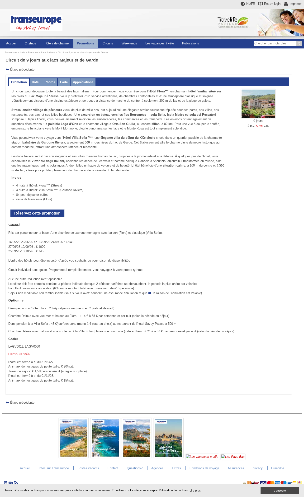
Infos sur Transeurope (54, 468)
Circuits (108, 43)
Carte (64, 82)
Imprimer (296, 3)
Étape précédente (22, 69)
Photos (50, 82)
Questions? (134, 468)
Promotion (19, 82)
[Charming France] (73, 457)
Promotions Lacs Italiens (41, 52)
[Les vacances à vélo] (202, 457)
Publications (190, 43)
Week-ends (129, 43)
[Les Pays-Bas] (233, 457)
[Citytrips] (168, 457)
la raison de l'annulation (169, 293)
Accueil (11, 43)
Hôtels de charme (56, 43)
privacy (258, 468)
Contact (113, 468)
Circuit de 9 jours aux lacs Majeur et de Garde (83, 52)
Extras (176, 468)
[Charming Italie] (105, 457)
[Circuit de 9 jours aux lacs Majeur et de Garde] (258, 117)
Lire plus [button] (195, 490)
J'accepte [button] (280, 490)
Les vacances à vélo (159, 43)
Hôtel (35, 82)
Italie (22, 52)
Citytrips (30, 43)
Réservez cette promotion (37, 213)
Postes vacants (88, 468)
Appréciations (83, 82)
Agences (157, 468)
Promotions (85, 43)
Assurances (236, 468)
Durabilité (277, 468)
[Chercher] (299, 43)
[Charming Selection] (137, 457)
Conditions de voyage (204, 468)
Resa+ (272, 3)
